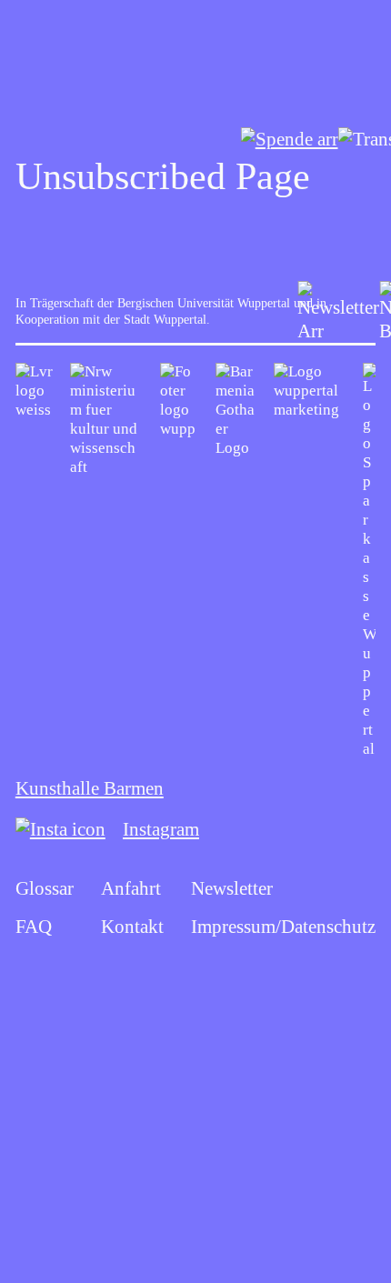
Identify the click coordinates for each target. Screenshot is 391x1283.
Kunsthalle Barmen (89, 787)
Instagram (161, 828)
